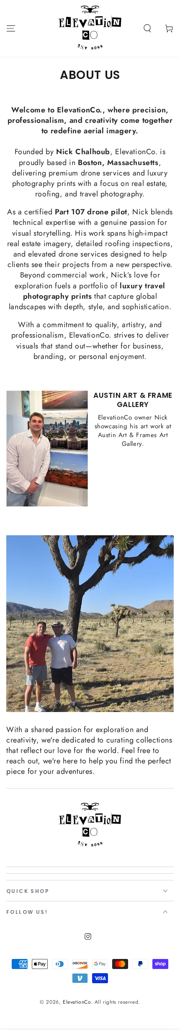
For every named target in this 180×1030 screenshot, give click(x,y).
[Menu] (11, 28)
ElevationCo (77, 1002)
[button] (147, 28)
